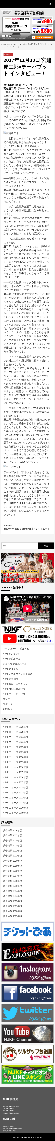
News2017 (8, 54)
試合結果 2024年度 (12, 840)
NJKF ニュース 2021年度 (15, 752)
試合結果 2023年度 (12, 845)
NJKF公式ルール (11, 658)
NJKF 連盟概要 (10, 678)
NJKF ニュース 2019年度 (15, 762)
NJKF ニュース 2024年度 (15, 737)
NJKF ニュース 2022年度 (15, 747)
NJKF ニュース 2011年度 (15, 802)
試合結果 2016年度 (12, 880)
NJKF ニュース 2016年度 (15, 777)
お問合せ (7, 709)
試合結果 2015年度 (12, 885)
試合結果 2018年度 (12, 870)
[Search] (50, 4)
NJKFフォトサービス (14, 694)
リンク (6, 699)
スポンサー (9, 704)
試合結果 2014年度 (12, 891)
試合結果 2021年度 (12, 855)
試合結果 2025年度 (12, 835)
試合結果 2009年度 (12, 916)
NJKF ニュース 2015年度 (15, 782)
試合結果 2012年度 (12, 901)
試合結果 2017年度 (12, 875)
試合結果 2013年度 (12, 896)
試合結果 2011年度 (12, 906)
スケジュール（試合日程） (17, 648)
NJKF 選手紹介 (10, 668)
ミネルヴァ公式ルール (15, 663)
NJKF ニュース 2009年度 (15, 812)
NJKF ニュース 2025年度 (15, 731)
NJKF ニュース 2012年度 (15, 797)
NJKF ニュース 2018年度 (15, 767)
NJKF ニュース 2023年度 (15, 742)
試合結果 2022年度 (12, 850)
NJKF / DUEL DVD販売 (14, 689)
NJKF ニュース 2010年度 (15, 807)
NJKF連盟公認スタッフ (15, 684)
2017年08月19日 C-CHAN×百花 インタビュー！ (27, 527)
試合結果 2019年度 (12, 865)
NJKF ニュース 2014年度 (15, 787)
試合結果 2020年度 (12, 860)
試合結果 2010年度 (12, 911)
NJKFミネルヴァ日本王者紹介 (19, 673)
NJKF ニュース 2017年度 (15, 772)
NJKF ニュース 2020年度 (15, 757)
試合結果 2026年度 (12, 830)
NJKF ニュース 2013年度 (15, 792)
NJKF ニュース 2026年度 (15, 726)
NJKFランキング (11, 653)
